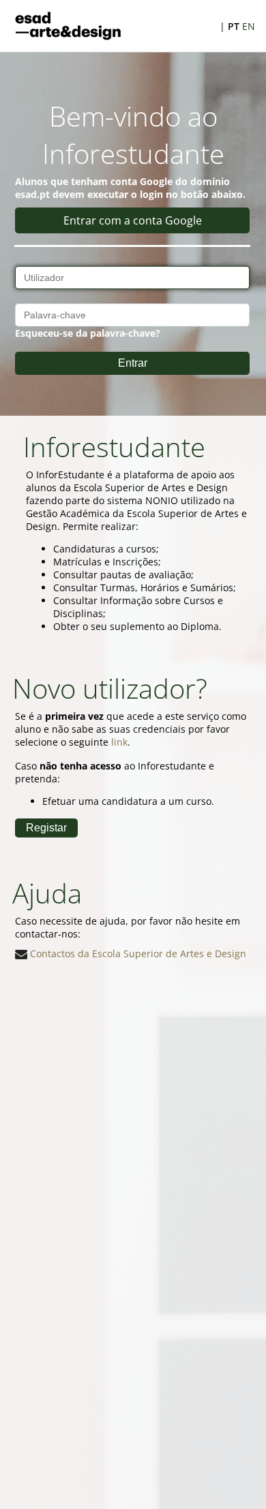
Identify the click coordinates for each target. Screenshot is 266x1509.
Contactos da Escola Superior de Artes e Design (136, 953)
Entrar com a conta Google (132, 220)
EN (248, 26)
